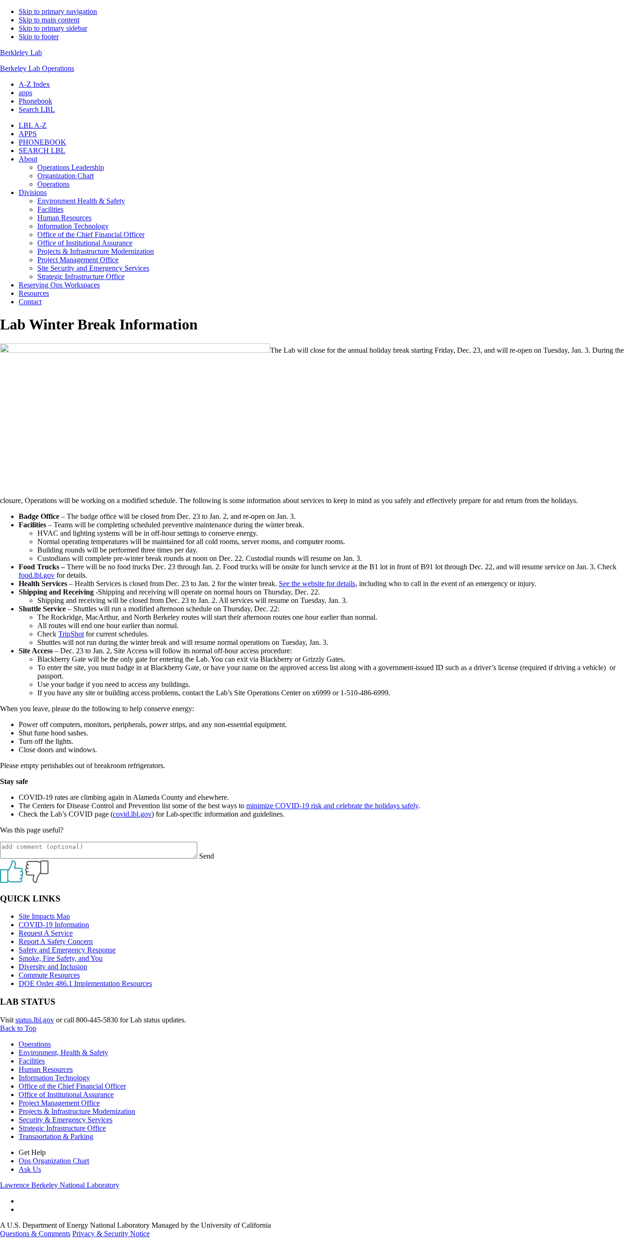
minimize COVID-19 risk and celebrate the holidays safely (332, 806)
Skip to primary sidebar (53, 28)
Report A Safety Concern (56, 941)
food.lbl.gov (37, 575)
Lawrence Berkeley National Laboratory (59, 1185)
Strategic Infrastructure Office (62, 1128)
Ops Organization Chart (54, 1161)
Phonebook (35, 101)
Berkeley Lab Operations (37, 68)
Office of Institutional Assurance (66, 1094)
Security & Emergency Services (65, 1120)
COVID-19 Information (54, 925)
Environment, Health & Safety (63, 1052)
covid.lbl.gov (132, 814)
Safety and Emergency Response (67, 950)
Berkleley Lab (21, 52)
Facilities (32, 1061)
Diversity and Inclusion (53, 967)
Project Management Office (59, 1103)
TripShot (71, 634)
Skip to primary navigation (58, 11)
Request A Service (46, 933)
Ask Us (30, 1169)
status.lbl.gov (34, 1020)
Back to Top (18, 1028)
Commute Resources (49, 975)
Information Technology (54, 1078)
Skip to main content (49, 20)
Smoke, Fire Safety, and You (61, 958)
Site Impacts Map (44, 916)
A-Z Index (34, 84)
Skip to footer (39, 37)
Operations (35, 1044)
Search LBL (37, 109)
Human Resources (46, 1069)
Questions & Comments (35, 1234)
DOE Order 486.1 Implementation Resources (85, 983)
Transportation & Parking (56, 1136)
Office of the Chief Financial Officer (72, 1086)
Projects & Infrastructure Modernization (77, 1111)
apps (25, 93)
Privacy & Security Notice (111, 1234)
